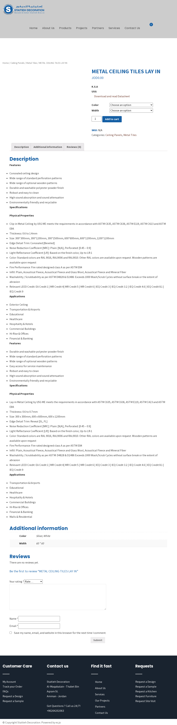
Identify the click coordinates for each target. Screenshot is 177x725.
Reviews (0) (74, 147)
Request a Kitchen (146, 691)
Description (21, 147)
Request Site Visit (145, 701)
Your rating (17, 581)
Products (65, 28)
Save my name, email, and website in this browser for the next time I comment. (60, 633)
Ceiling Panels (17, 62)
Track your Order (12, 686)
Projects (81, 28)
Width (95, 110)
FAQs (5, 691)
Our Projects (102, 700)
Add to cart (112, 119)
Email (14, 626)
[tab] (21, 147)
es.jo (58, 722)
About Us (48, 28)
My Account (9, 682)
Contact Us (132, 28)
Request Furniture (145, 696)
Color (95, 105)
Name (14, 618)
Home (33, 28)
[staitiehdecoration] (23, 9)
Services (114, 28)
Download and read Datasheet (112, 96)
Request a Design (13, 696)
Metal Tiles (31, 62)
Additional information (48, 147)
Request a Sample (13, 701)
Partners (98, 28)
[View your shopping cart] (149, 27)
